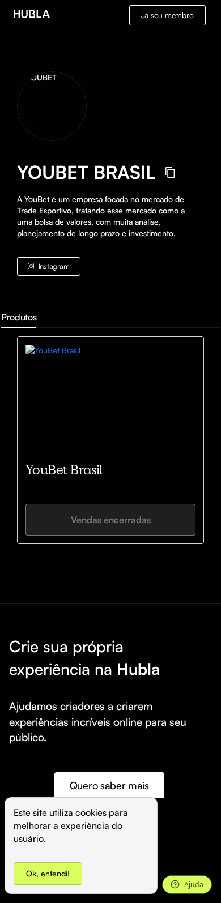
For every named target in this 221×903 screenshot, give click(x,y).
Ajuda (193, 884)
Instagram (54, 266)
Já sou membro (167, 15)
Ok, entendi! (48, 873)
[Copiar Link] (170, 172)
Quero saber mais (109, 785)
